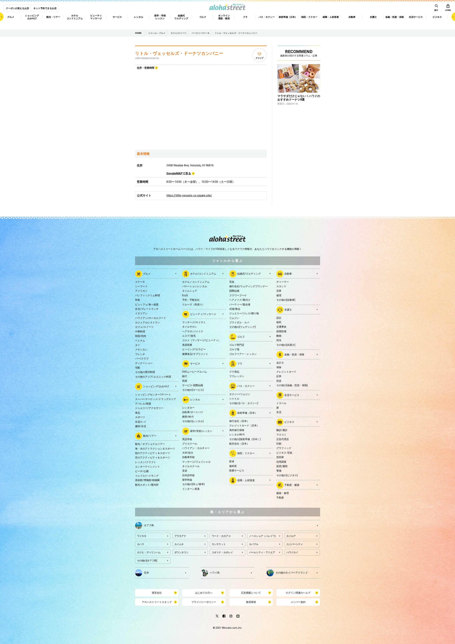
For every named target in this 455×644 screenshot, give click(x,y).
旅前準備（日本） (247, 412)
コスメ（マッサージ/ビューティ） (201, 340)
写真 (231, 281)
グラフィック (283, 448)
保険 (278, 367)
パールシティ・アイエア (262, 552)
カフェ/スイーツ (144, 326)
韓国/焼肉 (140, 336)
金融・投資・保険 (294, 354)
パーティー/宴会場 (239, 304)
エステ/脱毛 (189, 335)
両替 (184, 380)
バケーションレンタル (194, 286)
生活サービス (291, 394)
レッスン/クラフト (145, 462)
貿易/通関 (281, 466)
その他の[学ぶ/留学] (193, 484)
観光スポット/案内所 (147, 484)
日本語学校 (188, 475)
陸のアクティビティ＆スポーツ (152, 453)
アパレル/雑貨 (143, 403)
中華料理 (140, 331)
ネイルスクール (191, 466)
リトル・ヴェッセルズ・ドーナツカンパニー (179, 53)
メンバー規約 (298, 602)
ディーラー (282, 281)
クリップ (259, 58)
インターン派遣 (191, 488)
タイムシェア (189, 290)
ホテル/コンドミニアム (203, 273)
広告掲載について (251, 592)
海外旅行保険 (236, 430)
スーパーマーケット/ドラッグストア (155, 399)
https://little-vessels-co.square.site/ (189, 195)
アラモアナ (180, 536)
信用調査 (281, 461)
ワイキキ (141, 536)
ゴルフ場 (234, 349)
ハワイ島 (215, 572)
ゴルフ (241, 336)
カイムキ (179, 544)
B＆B (185, 295)
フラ (239, 363)
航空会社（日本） (239, 443)
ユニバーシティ (294, 544)
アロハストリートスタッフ (157, 602)
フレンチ (140, 354)
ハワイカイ (292, 552)
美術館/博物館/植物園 (147, 480)
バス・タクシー (246, 386)
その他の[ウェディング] (242, 326)
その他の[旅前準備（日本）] (245, 439)
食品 (137, 412)
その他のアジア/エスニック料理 (153, 376)
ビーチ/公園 (142, 471)
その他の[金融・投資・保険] (292, 385)
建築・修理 (282, 493)
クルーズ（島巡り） (193, 304)
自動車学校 (188, 457)
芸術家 (280, 457)
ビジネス (289, 421)
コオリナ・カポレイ (222, 552)
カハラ (140, 544)
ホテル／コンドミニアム (196, 281)
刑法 (278, 340)
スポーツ (140, 417)
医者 (231, 461)
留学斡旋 (187, 479)
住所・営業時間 (145, 67)
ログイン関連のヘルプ (298, 592)
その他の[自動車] (285, 299)
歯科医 (233, 466)
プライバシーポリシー (203, 602)
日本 (146, 572)
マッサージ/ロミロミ (194, 322)
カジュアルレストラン (147, 322)
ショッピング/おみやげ (156, 386)
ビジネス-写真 (284, 452)
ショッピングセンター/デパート (153, 394)
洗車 (278, 290)
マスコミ (281, 434)
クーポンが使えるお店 (17, 8)
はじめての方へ (204, 592)
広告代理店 (282, 439)
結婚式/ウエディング (249, 273)
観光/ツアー (150, 435)
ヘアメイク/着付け (239, 299)
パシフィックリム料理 (147, 295)
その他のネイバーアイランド (291, 572)
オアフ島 (149, 525)
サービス (195, 363)
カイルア (291, 536)
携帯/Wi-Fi (188, 416)
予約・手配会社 (191, 299)
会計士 (280, 362)
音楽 (184, 470)
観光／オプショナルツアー (150, 444)
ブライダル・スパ (239, 322)
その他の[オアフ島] (147, 560)
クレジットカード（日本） (244, 425)
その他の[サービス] (193, 389)
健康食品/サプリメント (195, 354)
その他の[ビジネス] (287, 475)
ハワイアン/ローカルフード (150, 318)
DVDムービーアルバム (194, 371)
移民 (278, 322)
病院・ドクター (246, 453)
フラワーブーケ (238, 295)
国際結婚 (234, 290)
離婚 (278, 335)
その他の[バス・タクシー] (243, 403)
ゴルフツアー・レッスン (243, 354)
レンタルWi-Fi (237, 434)
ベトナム (140, 340)
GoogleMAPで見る (178, 173)
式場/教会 (234, 308)
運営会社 (157, 592)
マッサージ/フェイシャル (196, 461)
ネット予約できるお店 (45, 8)
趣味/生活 (140, 426)
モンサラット (219, 544)
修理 (278, 295)
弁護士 (288, 309)
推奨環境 (251, 602)
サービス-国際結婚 (192, 385)
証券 (278, 376)
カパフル (253, 544)
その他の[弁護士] (285, 344)
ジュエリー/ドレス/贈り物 (244, 313)
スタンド (281, 286)
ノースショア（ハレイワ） (263, 536)
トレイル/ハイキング (147, 475)
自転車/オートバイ (192, 412)
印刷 (278, 443)
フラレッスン (236, 376)
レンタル (195, 399)
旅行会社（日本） (239, 421)
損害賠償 (281, 331)
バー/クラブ (142, 358)
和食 (137, 299)
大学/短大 (187, 452)
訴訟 (278, 317)
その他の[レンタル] (193, 421)
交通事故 (281, 326)
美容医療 (187, 344)
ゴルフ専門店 (236, 344)
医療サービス (236, 470)
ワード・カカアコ (221, 536)
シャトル (234, 398)
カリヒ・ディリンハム (149, 552)
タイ (137, 345)
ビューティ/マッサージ (203, 314)
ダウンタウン (181, 552)
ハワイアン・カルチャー (196, 448)
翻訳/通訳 (281, 430)
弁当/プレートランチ (147, 308)
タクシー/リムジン (239, 394)
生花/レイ (140, 421)
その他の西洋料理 (145, 372)
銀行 (184, 376)
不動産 (280, 497)
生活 (278, 412)
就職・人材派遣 (246, 480)
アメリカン (141, 290)
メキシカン (141, 349)
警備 (278, 470)
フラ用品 (234, 371)
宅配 (137, 367)
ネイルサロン (189, 326)
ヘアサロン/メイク (192, 331)
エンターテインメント (147, 466)
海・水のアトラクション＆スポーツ (155, 448)
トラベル (281, 403)
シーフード (141, 286)
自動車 (288, 273)
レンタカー (188, 407)
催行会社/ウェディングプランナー (248, 286)
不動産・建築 (291, 484)
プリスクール (189, 443)
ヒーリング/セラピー (194, 349)
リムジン (234, 318)
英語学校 (187, 439)
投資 (278, 380)
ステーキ (140, 281)
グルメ (147, 273)
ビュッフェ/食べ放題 (147, 304)
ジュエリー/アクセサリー (149, 408)
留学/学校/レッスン (201, 430)
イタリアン (141, 313)
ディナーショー (143, 363)
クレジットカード (286, 371)
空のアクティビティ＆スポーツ (152, 457)
